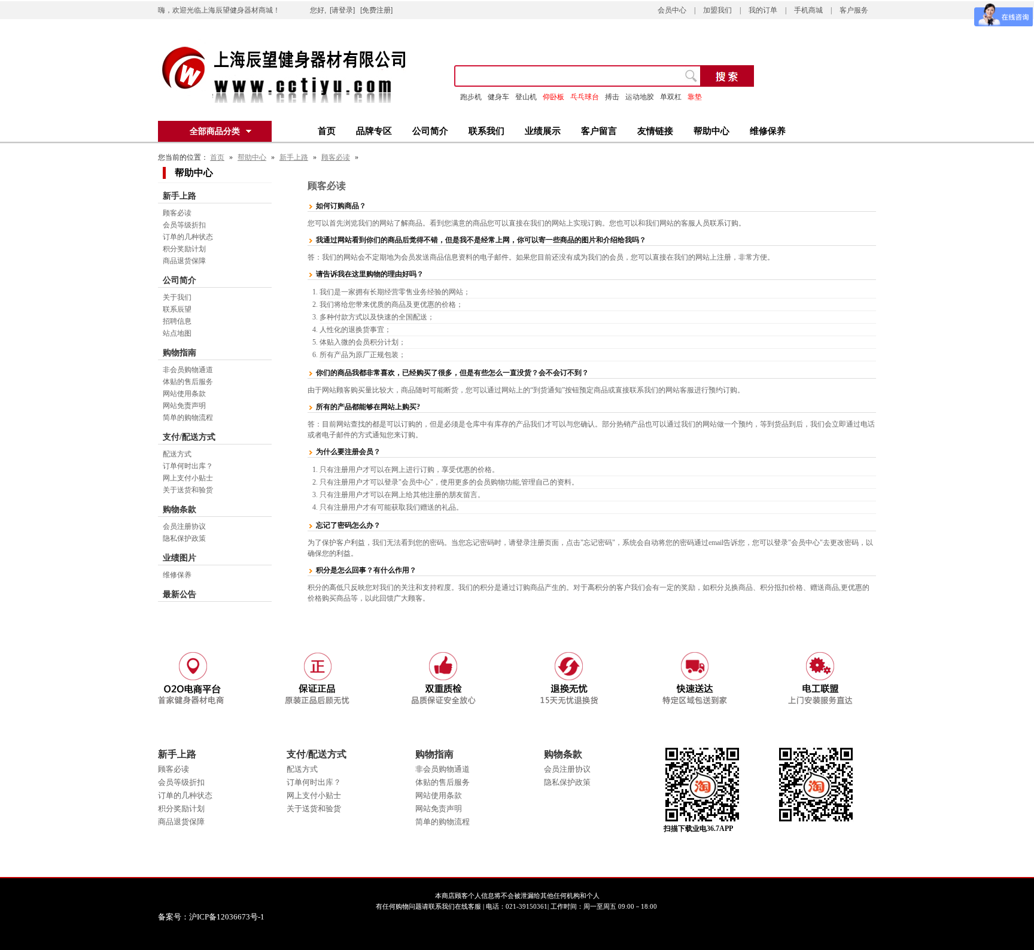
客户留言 (599, 131)
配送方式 (177, 454)
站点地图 (177, 333)
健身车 (498, 97)
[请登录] (342, 10)
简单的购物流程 (188, 417)
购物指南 (179, 352)
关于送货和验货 (188, 490)
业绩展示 (543, 131)
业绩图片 (179, 557)
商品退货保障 (184, 261)
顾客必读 (335, 157)
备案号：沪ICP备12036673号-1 (219, 916)
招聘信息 (177, 321)
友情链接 (655, 131)
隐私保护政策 (184, 538)
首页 (327, 131)
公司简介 (430, 131)
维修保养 (768, 131)
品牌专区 (374, 131)
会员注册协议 (184, 526)
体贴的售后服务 (188, 381)
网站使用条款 (184, 393)
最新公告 (179, 594)
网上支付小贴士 (188, 478)
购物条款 (179, 509)
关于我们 (177, 297)
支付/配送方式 (189, 437)
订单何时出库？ (188, 466)
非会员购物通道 (188, 370)
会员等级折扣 (184, 225)
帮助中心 (711, 131)
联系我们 (486, 131)
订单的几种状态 (188, 237)
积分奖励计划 (184, 249)
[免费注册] (376, 10)
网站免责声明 (184, 405)
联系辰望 (177, 309)
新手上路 (293, 157)
